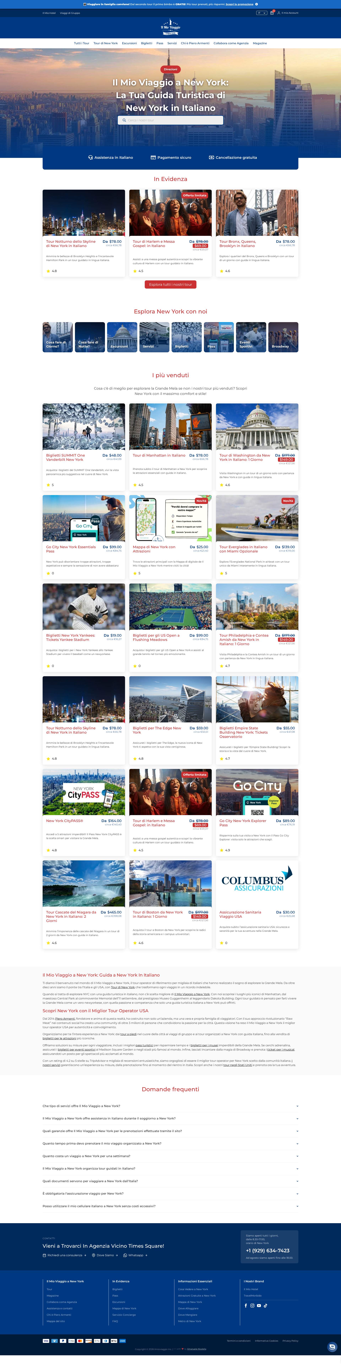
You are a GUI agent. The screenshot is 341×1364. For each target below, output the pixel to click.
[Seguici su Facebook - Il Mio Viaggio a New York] (246, 1306)
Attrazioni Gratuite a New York (197, 1295)
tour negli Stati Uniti (237, 1065)
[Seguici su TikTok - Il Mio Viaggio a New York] (265, 1306)
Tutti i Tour (81, 43)
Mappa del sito (56, 1321)
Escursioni (129, 43)
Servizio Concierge (124, 1314)
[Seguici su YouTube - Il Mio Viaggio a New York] (259, 1306)
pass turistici (144, 1045)
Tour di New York (106, 43)
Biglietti (146, 43)
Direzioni (170, 69)
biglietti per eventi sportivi (76, 1049)
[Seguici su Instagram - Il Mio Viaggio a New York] (252, 1306)
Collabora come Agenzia (231, 43)
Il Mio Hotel (49, 13)
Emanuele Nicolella (196, 1349)
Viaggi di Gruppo (70, 13)
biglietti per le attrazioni (59, 1038)
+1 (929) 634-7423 (267, 1251)
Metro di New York (189, 1321)
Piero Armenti (65, 1018)
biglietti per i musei (204, 1045)
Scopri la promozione (239, 4)
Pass (159, 43)
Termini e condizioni (239, 1340)
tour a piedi (128, 1034)
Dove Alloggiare (188, 1308)
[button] (332, 1347)
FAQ (115, 1321)
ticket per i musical (280, 1049)
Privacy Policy (290, 1340)
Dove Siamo (105, 1255)
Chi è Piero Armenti (195, 43)
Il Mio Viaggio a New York (192, 994)
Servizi (172, 43)
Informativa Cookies (266, 1340)
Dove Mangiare (187, 1314)
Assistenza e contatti (59, 1308)
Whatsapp (135, 1255)
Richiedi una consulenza (65, 1255)
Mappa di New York (124, 1308)
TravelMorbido (253, 1295)
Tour (49, 1289)
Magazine (260, 43)
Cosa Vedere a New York (193, 1289)
